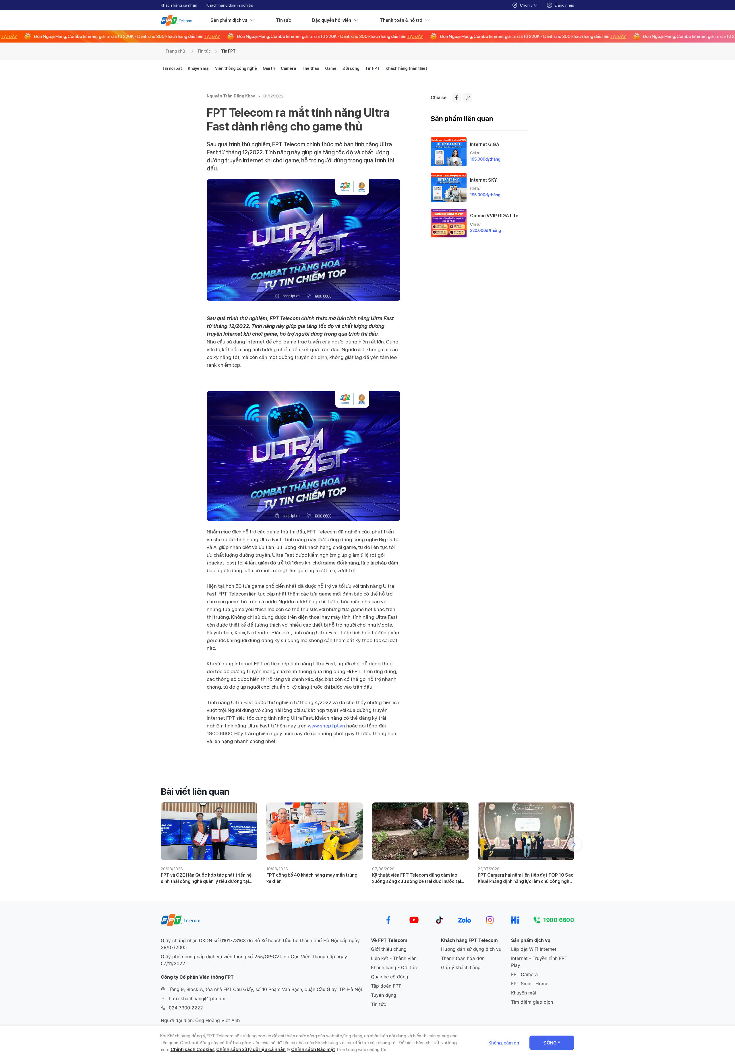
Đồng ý (551, 1043)
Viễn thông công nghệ (236, 68)
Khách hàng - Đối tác (394, 967)
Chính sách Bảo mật (313, 1049)
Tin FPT (228, 51)
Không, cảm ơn (503, 1043)
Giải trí (269, 68)
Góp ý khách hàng (461, 967)
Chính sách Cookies (193, 1049)
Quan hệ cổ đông (389, 977)
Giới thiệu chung (389, 949)
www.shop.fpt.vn (326, 726)
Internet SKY (483, 180)
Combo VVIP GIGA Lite (494, 215)
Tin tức (283, 20)
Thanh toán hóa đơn (463, 958)
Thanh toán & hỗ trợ (401, 20)
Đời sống (350, 68)
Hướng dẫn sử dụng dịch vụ (471, 949)
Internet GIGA (484, 144)
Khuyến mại (198, 68)
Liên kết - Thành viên (394, 958)
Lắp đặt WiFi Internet (533, 949)
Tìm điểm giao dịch (532, 1002)
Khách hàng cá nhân (179, 5)
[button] (574, 844)
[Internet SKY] (449, 187)
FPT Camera (524, 974)
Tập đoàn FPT (386, 986)
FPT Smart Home (529, 983)
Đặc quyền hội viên (331, 20)
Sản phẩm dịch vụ (228, 20)
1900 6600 (558, 920)
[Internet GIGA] (449, 151)
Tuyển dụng (383, 995)
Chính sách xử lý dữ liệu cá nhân (251, 1049)
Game (330, 68)
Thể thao (310, 68)
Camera (288, 68)
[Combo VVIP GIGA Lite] (449, 223)
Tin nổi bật (172, 68)
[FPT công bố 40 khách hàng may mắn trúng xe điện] (314, 831)
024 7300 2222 (186, 1008)
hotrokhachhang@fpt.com (197, 998)
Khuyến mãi (523, 993)
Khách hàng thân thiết (406, 68)
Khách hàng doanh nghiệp (229, 5)
